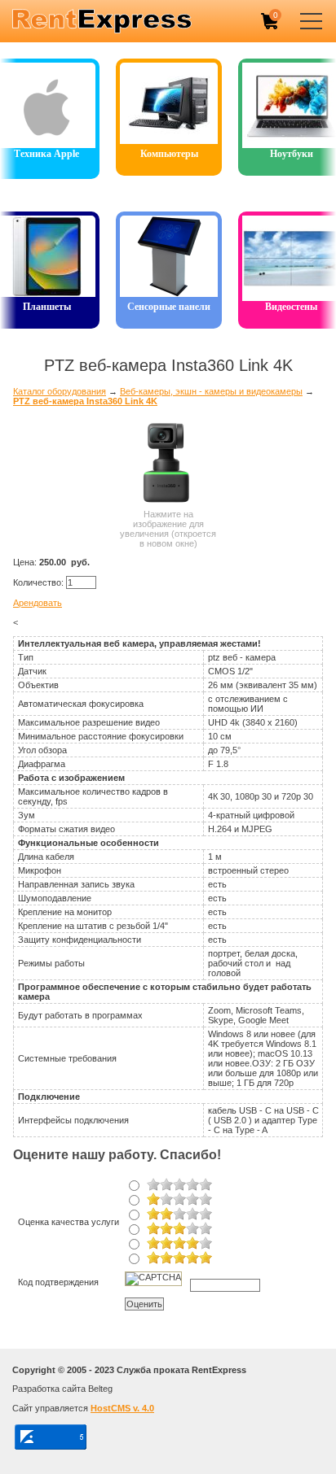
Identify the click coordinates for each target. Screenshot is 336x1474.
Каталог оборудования (59, 391)
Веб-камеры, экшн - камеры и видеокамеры (211, 391)
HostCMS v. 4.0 (122, 1408)
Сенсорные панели (168, 306)
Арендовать (37, 603)
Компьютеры (169, 153)
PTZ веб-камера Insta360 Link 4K (85, 401)
